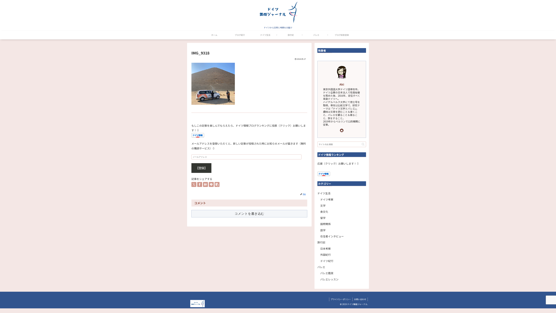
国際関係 (325, 224)
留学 (322, 218)
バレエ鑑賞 (326, 273)
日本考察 (325, 248)
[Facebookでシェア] (199, 184)
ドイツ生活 (323, 193)
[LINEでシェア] (211, 184)
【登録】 (201, 168)
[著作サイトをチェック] (341, 130)
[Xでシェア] (193, 184)
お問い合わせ (360, 299)
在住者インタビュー (332, 236)
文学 (322, 205)
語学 (322, 230)
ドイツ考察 (326, 199)
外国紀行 (325, 254)
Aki (341, 84)
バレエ (321, 267)
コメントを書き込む (249, 213)
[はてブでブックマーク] (205, 184)
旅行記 (321, 242)
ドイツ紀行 (326, 261)
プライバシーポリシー (341, 299)
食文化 (324, 211)
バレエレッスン (329, 279)
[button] (217, 184)
